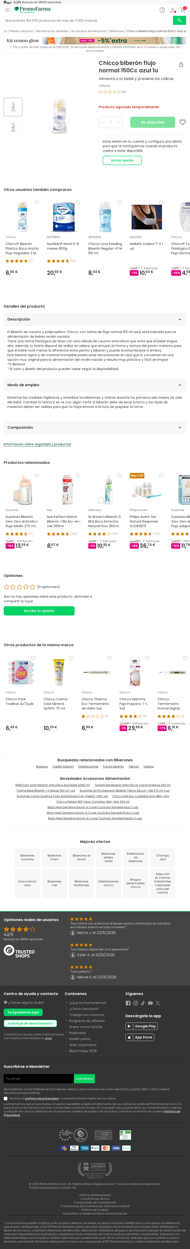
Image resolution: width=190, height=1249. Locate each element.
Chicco (104, 85)
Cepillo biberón (63, 766)
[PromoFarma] (32, 10)
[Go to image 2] (13, 127)
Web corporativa (82, 1045)
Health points (80, 1039)
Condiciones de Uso (95, 1199)
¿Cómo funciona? (84, 1009)
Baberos (42, 766)
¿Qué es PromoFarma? (88, 1003)
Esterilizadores (88, 766)
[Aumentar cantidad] (118, 122)
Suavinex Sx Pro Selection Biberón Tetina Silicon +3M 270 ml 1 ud (124, 791)
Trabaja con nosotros (86, 1015)
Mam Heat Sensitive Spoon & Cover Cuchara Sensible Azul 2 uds (93, 807)
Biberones (117, 31)
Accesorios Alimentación (89, 31)
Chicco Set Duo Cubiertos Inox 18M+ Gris (140, 796)
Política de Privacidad (95, 1195)
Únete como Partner (85, 1027)
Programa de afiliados (87, 1021)
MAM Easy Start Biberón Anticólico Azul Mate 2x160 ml (53, 785)
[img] (58, 117)
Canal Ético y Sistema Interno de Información (95, 1213)
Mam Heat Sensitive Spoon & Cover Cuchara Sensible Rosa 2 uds (93, 813)
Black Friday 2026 (83, 1051)
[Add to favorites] (182, 122)
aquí (48, 1038)
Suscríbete (84, 1078)
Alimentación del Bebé (52, 31)
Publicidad (77, 1033)
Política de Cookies (95, 1210)
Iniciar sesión (122, 160)
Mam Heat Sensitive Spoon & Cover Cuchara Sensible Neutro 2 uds (95, 818)
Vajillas (148, 766)
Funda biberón (113, 766)
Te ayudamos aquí (23, 1012)
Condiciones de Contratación (95, 1202)
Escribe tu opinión (39, 611)
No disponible (153, 122)
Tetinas (133, 766)
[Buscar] (179, 20)
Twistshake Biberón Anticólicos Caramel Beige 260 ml (133, 785)
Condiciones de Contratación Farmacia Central (95, 1206)
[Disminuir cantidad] (103, 122)
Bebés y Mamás (21, 31)
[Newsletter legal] (6, 1098)
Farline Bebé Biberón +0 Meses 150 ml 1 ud (46, 791)
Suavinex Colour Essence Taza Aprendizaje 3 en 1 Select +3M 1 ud (62, 796)
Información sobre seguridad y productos (37, 444)
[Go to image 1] (13, 107)
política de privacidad (41, 1098)
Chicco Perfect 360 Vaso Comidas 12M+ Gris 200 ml (93, 802)
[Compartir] (181, 64)
